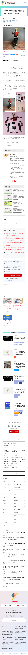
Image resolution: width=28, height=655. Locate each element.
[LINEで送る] (16, 60)
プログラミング (6, 494)
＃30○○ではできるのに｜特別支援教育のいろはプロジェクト (19, 338)
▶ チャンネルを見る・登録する (13, 275)
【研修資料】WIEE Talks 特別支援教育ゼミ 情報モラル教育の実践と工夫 (18, 198)
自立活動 (5, 522)
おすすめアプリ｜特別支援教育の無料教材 (20, 632)
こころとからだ (6, 491)
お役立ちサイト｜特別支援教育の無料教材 (20, 627)
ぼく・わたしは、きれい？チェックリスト (13, 457)
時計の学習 (6, 465)
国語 (15, 497)
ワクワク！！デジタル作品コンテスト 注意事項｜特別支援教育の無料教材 (19, 353)
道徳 (15, 522)
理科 (4, 513)
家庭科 (4, 503)
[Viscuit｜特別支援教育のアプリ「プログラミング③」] (7, 317)
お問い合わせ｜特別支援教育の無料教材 (20, 643)
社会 (4, 516)
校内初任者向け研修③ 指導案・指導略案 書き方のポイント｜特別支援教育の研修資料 (18, 211)
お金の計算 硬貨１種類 (9, 467)
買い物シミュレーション (9, 455)
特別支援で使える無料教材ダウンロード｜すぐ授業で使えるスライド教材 (7, 633)
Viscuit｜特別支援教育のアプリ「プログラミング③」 (7, 322)
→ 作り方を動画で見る (9, 280)
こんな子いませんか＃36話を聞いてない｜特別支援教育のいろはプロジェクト (19, 391)
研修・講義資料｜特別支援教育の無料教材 (20, 638)
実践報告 (16, 500)
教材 (4, 506)
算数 (15, 516)
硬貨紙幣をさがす (7, 445)
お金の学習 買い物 (8, 443)
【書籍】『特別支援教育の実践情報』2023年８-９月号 (17, 305)
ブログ (15, 491)
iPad (15, 410)
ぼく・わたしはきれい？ (9, 463)
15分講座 (5, 478)
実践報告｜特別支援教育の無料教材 (7, 638)
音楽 (4, 525)
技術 (15, 503)
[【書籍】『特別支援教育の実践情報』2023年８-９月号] (18, 300)
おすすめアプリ (16, 412)
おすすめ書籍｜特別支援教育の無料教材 (7, 643)
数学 (20, 412)
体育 (15, 494)
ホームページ (5, 626)
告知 (16, 54)
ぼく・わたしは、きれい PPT (10, 448)
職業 (15, 519)
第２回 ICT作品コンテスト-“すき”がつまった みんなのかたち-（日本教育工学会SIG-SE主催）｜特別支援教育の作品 (18, 204)
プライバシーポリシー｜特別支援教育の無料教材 (7, 647)
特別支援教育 (16, 344)
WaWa (15, 342)
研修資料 (20, 344)
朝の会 (4, 509)
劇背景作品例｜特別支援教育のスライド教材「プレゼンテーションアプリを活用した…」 (7, 307)
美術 (3, 56)
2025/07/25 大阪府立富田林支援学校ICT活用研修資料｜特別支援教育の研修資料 (18, 192)
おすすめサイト (12, 54)
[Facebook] (11, 181)
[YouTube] (15, 181)
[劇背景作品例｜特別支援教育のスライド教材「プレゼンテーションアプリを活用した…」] (7, 300)
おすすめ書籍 (17, 488)
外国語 (4, 500)
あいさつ (16, 481)
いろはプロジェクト (6, 54)
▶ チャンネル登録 (14, 431)
